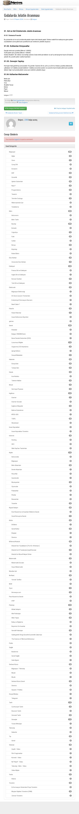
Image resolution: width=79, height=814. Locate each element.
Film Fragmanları (41, 753)
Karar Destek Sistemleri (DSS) (41, 338)
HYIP (41, 601)
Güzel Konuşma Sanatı (41, 516)
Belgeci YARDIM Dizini (41, 334)
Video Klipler (41, 770)
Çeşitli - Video (41, 749)
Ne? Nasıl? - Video (41, 762)
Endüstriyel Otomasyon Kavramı (41, 300)
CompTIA (41, 164)
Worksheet (41, 423)
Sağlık (40, 647)
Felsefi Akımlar (41, 313)
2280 (26, 119)
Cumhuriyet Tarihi (41, 707)
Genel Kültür (41, 529)
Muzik (41, 677)
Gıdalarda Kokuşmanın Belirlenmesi (60, 113)
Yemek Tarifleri (41, 580)
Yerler (40, 774)
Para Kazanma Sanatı (40, 596)
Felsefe (40, 308)
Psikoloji (40, 605)
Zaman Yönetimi (41, 796)
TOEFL (41, 419)
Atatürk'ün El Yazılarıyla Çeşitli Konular (41, 550)
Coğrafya (41, 232)
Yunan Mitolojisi (41, 724)
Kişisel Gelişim (40, 508)
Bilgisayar (40, 152)
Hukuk (40, 372)
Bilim (15, 9)
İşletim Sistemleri (41, 181)
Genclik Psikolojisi (41, 630)
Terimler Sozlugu (41, 198)
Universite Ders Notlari (41, 262)
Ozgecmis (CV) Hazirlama (41, 347)
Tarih (40, 702)
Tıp (40, 736)
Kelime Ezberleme (41, 410)
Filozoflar (41, 474)
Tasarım (41, 194)
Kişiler (40, 452)
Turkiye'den (41, 368)
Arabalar (41, 330)
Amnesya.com (41, 592)
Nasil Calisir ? (41, 304)
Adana (41, 779)
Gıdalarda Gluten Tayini (14, 113)
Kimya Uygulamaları (32, 9)
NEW (40, 584)
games (40, 321)
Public (40, 643)
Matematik (40, 558)
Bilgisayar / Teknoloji (41, 668)
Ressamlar (41, 499)
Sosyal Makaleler (41, 355)
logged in (17, 139)
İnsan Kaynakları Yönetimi (41, 431)
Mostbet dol (40, 571)
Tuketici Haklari (41, 380)
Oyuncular (41, 486)
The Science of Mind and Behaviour (41, 639)
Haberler (40, 359)
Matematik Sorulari (41, 563)
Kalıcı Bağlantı (23, 102)
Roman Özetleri (41, 279)
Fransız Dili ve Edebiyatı (41, 270)
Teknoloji (40, 728)
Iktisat (40, 385)
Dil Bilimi (41, 524)
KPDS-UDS (41, 414)
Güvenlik (41, 177)
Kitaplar (41, 533)
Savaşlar (41, 719)
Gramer (41, 397)
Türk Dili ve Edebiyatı (41, 283)
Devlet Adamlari (41, 469)
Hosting (41, 440)
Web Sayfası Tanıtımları (41, 448)
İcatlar (41, 241)
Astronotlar (41, 457)
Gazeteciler (41, 478)
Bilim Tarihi (41, 219)
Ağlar (41, 156)
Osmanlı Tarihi (41, 715)
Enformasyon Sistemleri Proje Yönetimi (41, 787)
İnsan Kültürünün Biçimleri (41, 317)
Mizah (41, 673)
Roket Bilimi (41, 253)
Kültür (40, 520)
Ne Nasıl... (40, 575)
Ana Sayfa (7, 9)
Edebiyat (40, 266)
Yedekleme (41, 207)
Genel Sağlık (41, 656)
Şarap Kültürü (41, 351)
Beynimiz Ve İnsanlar (41, 626)
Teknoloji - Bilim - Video (41, 766)
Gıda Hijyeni (41, 660)
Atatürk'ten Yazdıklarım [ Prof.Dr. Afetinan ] (41, 546)
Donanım (41, 169)
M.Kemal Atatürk (40, 541)
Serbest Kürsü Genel (41, 681)
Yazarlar (41, 503)
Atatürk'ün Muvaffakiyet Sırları (41, 554)
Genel (40, 325)
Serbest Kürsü (40, 664)
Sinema (41, 537)
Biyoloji (41, 224)
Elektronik (40, 287)
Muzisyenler (41, 482)
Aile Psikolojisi (41, 613)
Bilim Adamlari (41, 465)
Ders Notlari (40, 258)
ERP (41, 173)
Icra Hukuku (41, 376)
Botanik (41, 228)
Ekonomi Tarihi (41, 711)
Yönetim (40, 783)
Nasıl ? (41, 186)
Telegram (41, 698)
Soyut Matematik (41, 567)
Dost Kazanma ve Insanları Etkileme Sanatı (41, 512)
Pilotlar (41, 495)
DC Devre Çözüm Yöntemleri (41, 296)
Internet (40, 435)
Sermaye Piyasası (41, 389)
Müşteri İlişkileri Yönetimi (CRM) (41, 791)
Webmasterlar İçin (41, 203)
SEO (41, 444)
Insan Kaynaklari (40, 427)
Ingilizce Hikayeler (41, 406)
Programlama (41, 190)
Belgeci (34, 19)
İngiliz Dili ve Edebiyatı (41, 275)
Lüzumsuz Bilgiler (41, 342)
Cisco (41, 160)
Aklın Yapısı (41, 618)
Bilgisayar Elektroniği (41, 291)
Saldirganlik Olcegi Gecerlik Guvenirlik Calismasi (41, 635)
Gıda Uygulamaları (47, 9)
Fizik (41, 236)
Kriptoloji (41, 249)
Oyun (40, 588)
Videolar (40, 745)
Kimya (21, 9)
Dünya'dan (41, 363)
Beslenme (41, 652)
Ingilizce (40, 393)
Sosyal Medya (40, 694)
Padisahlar (41, 491)
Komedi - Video (41, 757)
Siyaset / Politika (41, 690)
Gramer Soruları (41, 402)
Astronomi (41, 215)
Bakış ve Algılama (41, 622)
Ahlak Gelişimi (41, 609)
